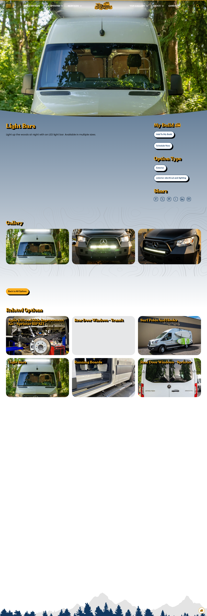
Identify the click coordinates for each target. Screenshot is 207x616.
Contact (173, 6)
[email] (189, 199)
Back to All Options (17, 291)
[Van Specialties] (103, 6)
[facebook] (156, 199)
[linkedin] (182, 199)
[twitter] (162, 199)
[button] (8, 5)
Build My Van (32, 6)
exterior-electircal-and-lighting (171, 178)
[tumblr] (175, 199)
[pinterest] (169, 199)
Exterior (160, 168)
